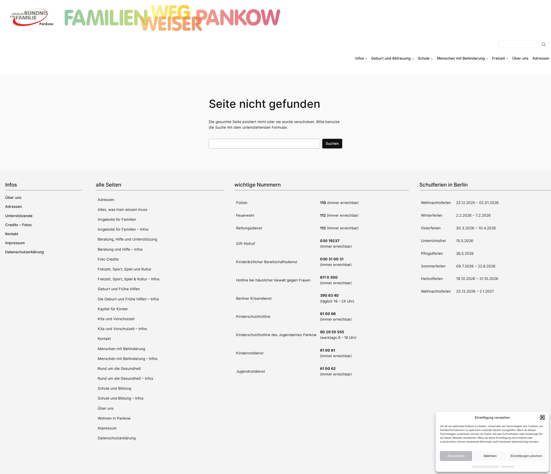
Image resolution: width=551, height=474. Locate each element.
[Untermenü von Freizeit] (507, 58)
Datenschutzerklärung (485, 466)
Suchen (332, 143)
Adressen (106, 200)
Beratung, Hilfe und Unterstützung (127, 239)
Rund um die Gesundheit (119, 368)
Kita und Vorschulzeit (116, 319)
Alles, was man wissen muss (122, 209)
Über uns (106, 408)
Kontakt (104, 339)
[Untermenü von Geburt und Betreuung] (413, 58)
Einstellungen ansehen (526, 456)
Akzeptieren (455, 456)
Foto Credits (108, 259)
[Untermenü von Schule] (432, 58)
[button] (542, 417)
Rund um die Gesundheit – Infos (125, 378)
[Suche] (543, 44)
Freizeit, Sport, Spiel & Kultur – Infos (128, 279)
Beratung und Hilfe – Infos (120, 249)
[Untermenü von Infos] (366, 58)
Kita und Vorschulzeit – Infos (122, 329)
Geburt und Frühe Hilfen (119, 289)
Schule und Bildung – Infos (121, 398)
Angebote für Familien (117, 219)
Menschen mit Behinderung (121, 349)
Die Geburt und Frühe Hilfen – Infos (128, 299)
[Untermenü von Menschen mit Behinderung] (487, 58)
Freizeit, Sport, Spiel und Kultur (124, 269)
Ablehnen (490, 456)
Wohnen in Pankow (114, 418)
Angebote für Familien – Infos (123, 229)
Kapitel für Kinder (113, 309)
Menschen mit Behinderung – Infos (128, 359)
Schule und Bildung (114, 388)
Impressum (507, 466)
